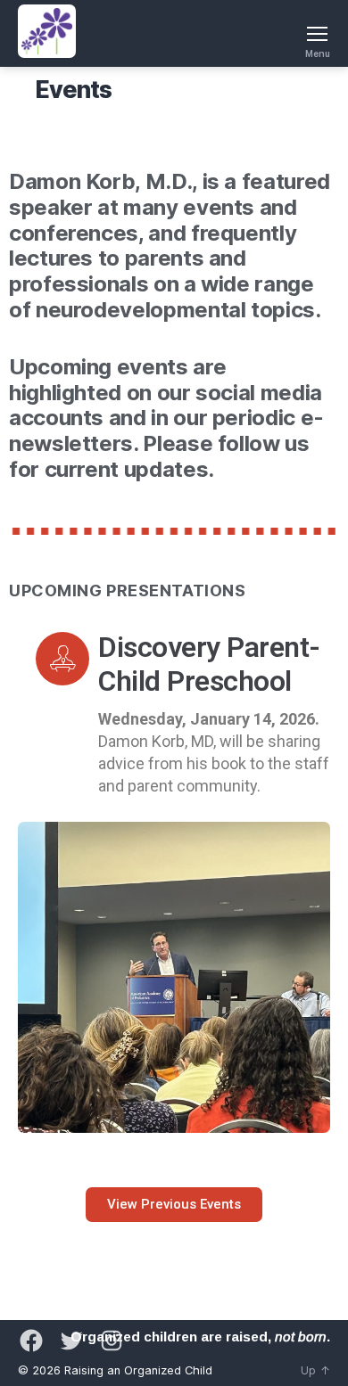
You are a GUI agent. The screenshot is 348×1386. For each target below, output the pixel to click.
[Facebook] (31, 1340)
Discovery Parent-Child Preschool (209, 664)
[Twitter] (71, 1340)
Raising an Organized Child (138, 1370)
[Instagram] (111, 1340)
